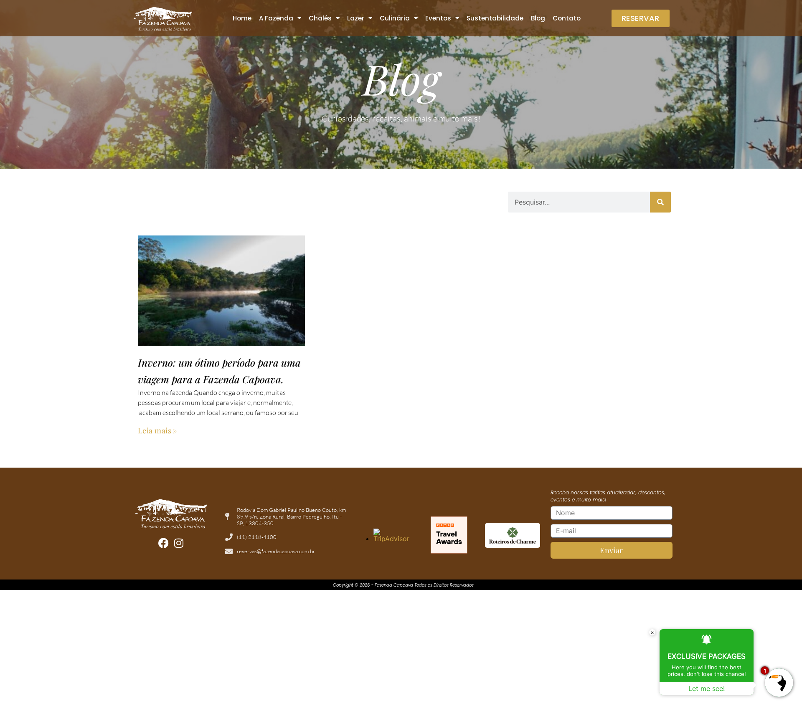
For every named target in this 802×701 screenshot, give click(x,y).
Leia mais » (157, 430)
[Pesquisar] (660, 202)
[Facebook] (163, 543)
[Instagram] (178, 543)
